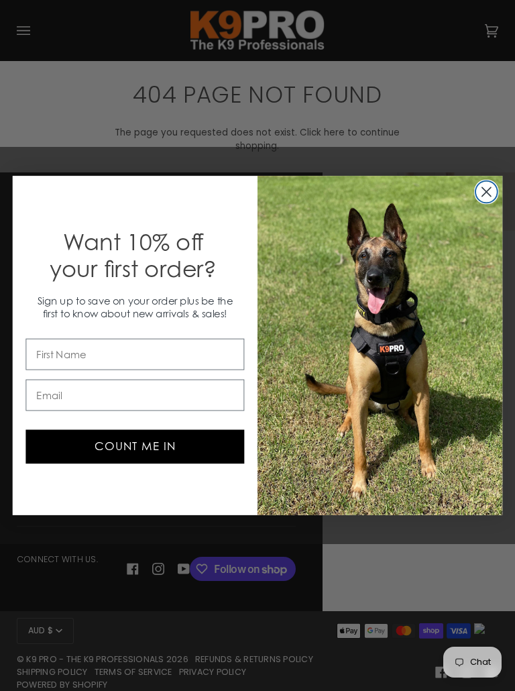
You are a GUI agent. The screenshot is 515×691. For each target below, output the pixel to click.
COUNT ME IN (135, 446)
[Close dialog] (486, 192)
